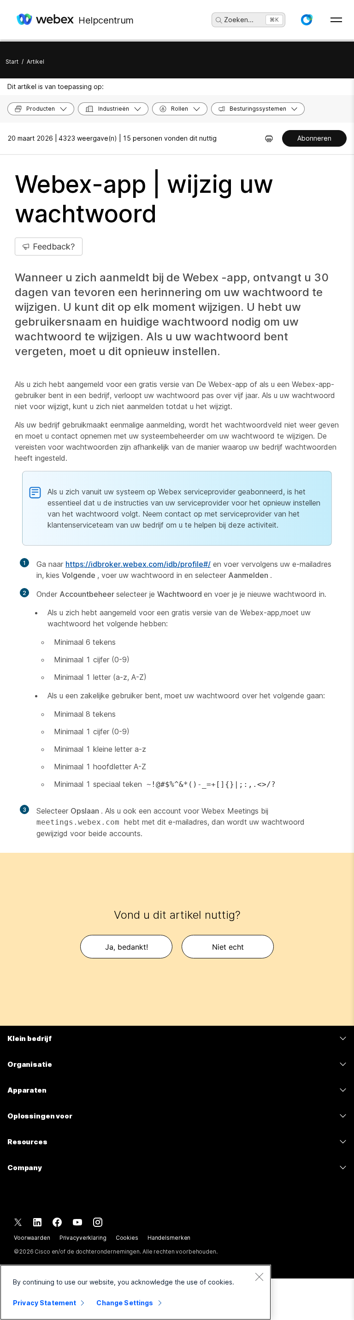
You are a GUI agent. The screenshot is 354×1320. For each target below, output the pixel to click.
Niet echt (228, 946)
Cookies (127, 1237)
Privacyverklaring (82, 1237)
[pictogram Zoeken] (219, 20)
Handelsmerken (169, 1237)
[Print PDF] (269, 138)
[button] (307, 20)
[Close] (259, 1276)
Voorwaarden (32, 1237)
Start (12, 61)
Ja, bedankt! (126, 946)
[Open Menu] (336, 20)
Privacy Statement (44, 1303)
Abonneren (314, 138)
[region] (135, 1292)
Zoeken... (239, 20)
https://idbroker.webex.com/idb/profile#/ (138, 564)
